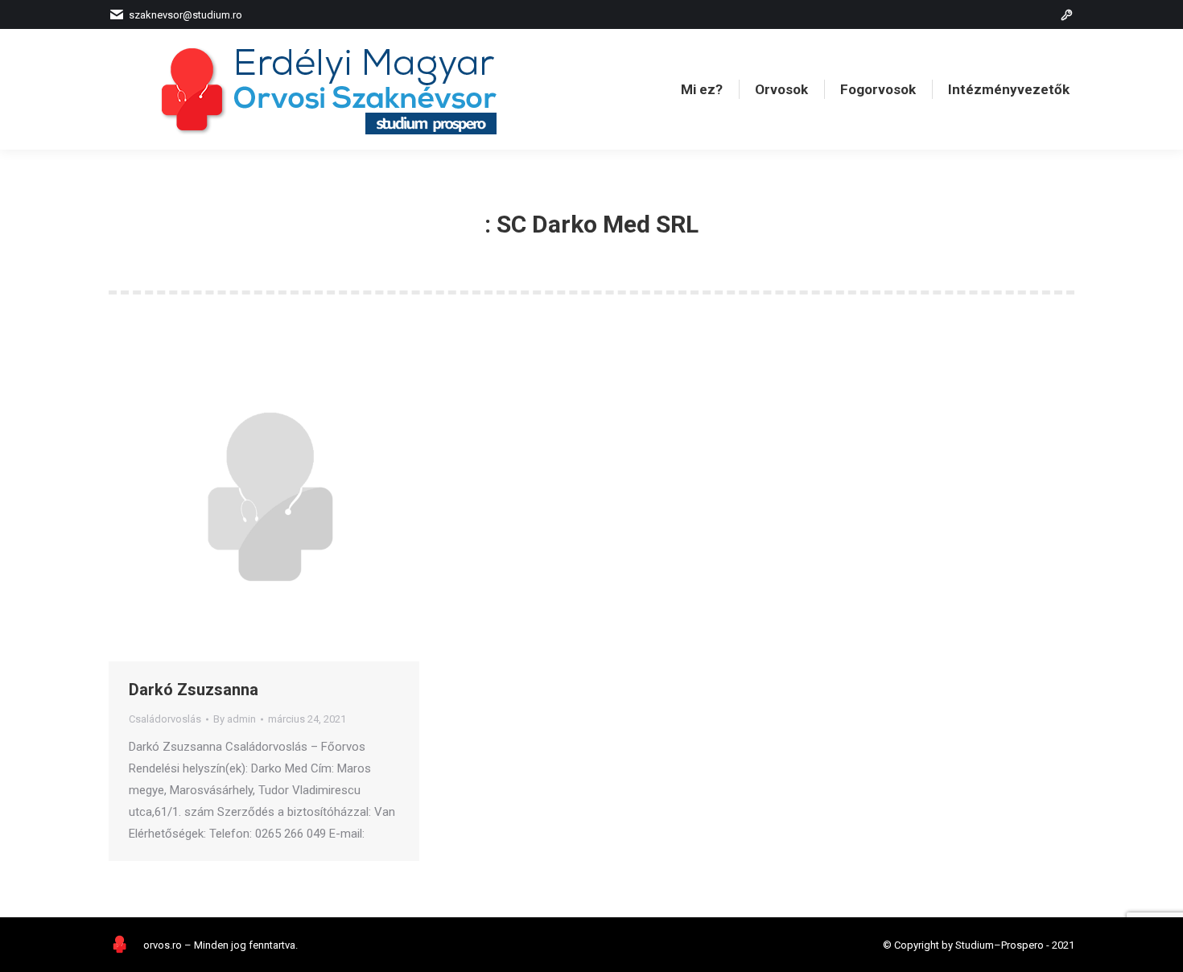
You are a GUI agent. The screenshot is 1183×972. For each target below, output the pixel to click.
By (234, 719)
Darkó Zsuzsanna (193, 689)
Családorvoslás (165, 719)
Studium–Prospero (999, 945)
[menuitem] (702, 89)
